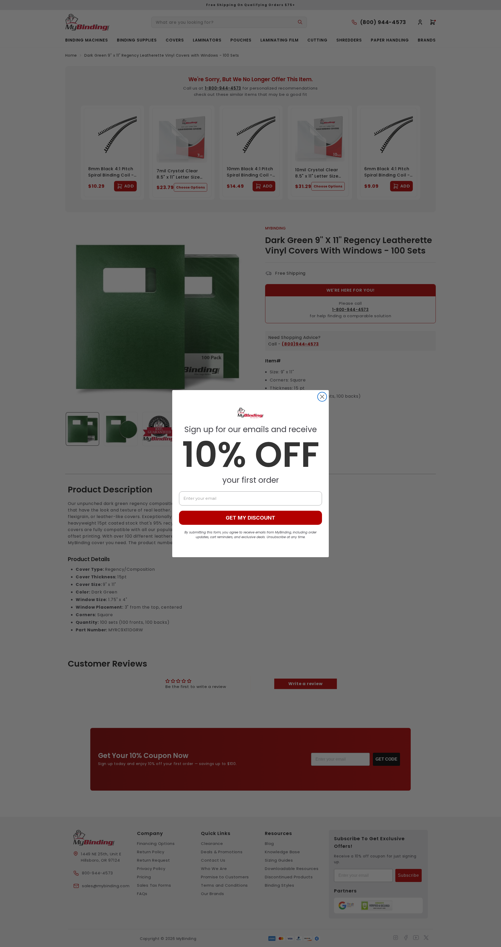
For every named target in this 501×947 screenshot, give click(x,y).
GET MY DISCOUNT (250, 518)
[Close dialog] (322, 396)
